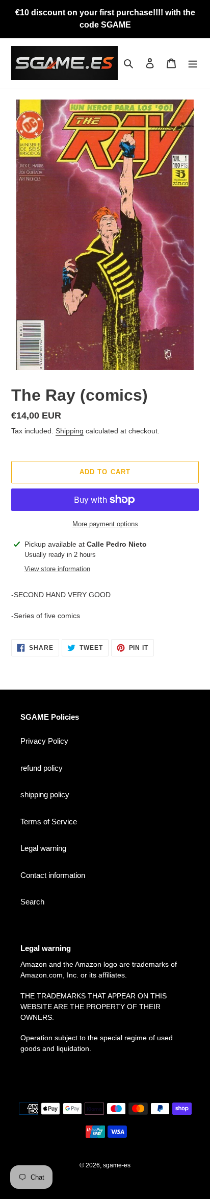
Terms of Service (48, 821)
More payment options (105, 524)
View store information (57, 569)
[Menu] (192, 63)
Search (32, 901)
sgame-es (116, 1165)
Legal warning (43, 848)
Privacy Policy (44, 741)
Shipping (70, 431)
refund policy (41, 768)
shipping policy (44, 794)
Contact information (52, 875)
